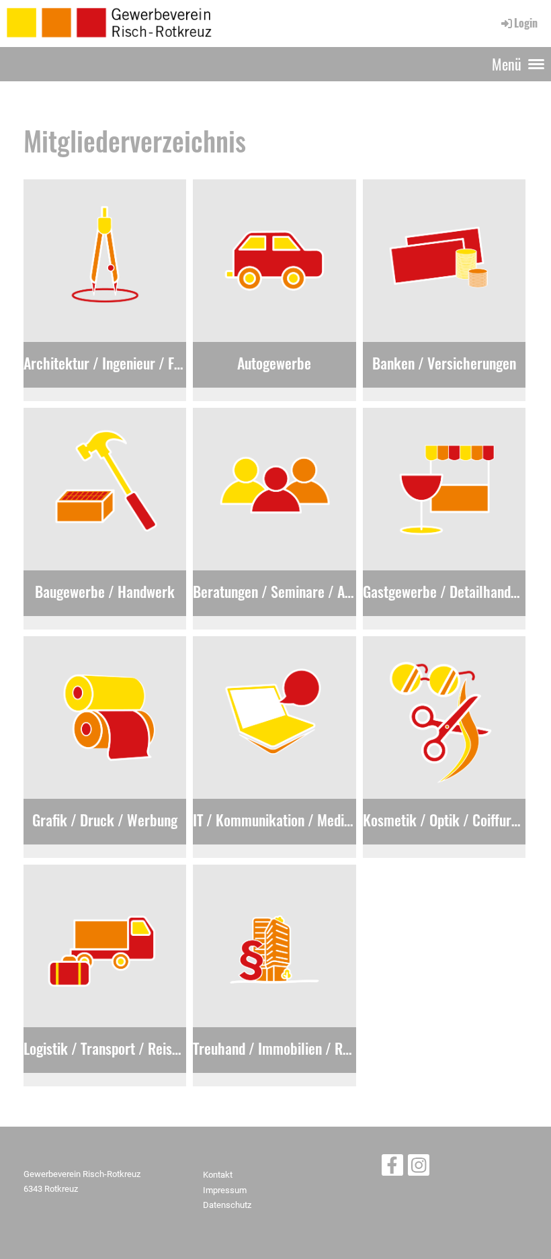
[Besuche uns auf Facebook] (392, 1168)
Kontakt (217, 1175)
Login (526, 23)
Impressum (225, 1190)
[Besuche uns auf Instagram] (418, 1168)
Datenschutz (227, 1205)
